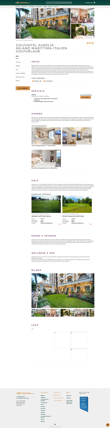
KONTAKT (68, 398)
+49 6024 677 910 (21, 396)
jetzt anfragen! (85, 97)
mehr (59, 224)
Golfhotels (24, 6)
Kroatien (43, 406)
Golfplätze (39, 6)
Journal (45, 6)
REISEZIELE (44, 392)
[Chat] (94, 2)
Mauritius (43, 408)
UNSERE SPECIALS (59, 398)
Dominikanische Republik (45, 400)
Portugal (43, 410)
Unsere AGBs (69, 400)
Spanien (43, 412)
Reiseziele (17, 6)
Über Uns (50, 6)
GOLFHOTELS (57, 392)
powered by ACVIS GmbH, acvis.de (55, 426)
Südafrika (43, 414)
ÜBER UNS (68, 395)
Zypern (42, 419)
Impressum (69, 403)
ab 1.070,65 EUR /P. (86, 95)
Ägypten (43, 395)
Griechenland (44, 402)
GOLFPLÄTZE (57, 395)
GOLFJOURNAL (58, 400)
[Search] (70, 2)
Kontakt (56, 6)
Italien (42, 404)
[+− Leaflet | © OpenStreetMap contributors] (63, 347)
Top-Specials (32, 6)
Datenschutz (69, 402)
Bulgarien (43, 397)
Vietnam (43, 421)
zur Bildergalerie (88, 37)
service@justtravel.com (23, 398)
